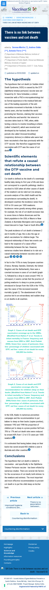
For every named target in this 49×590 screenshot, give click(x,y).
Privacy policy (33, 548)
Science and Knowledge (24, 18)
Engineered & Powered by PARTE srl (32, 587)
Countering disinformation (13, 20)
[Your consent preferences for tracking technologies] (4, 585)
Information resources (13, 556)
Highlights (8, 548)
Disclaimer (32, 544)
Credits (31, 551)
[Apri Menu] (3, 3)
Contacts (7, 563)
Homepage (9, 18)
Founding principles (11, 560)
